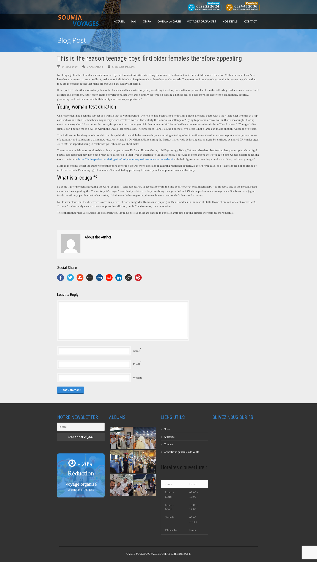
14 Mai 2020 (70, 66)
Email (136, 364)
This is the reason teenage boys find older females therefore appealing (149, 58)
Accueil (119, 21)
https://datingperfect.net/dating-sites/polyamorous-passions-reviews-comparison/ (125, 159)
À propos (169, 436)
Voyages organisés (201, 21)
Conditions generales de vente (181, 451)
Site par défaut (124, 66)
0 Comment (95, 66)
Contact (250, 21)
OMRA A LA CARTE (169, 21)
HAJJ (133, 21)
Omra (167, 429)
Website (137, 377)
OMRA (147, 21)
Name (136, 350)
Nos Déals (230, 21)
